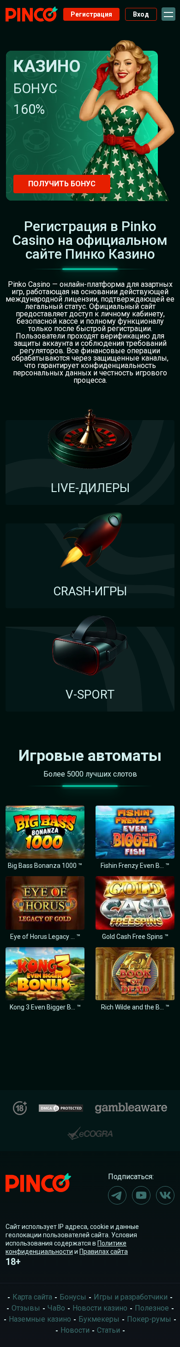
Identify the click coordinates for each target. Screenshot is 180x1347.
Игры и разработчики (131, 1297)
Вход (141, 14)
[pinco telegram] (117, 1195)
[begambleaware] (131, 1106)
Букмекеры (99, 1319)
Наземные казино (40, 1319)
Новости (75, 1330)
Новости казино (99, 1308)
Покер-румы (149, 1319)
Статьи (108, 1330)
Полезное (152, 1308)
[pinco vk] (165, 1195)
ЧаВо (56, 1308)
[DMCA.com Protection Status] (61, 1107)
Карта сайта (32, 1297)
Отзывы (26, 1308)
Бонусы (73, 1297)
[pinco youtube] (141, 1195)
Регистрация (91, 14)
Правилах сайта (103, 1251)
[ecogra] (90, 1129)
